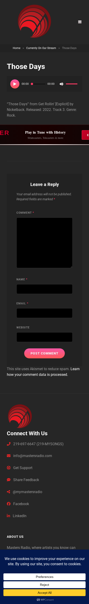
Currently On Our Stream (41, 48)
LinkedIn (19, 516)
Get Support (22, 468)
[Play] (14, 83)
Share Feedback (25, 480)
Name (21, 279)
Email (22, 303)
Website (23, 327)
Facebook (20, 504)
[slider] (72, 84)
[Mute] (61, 83)
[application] (44, 84)
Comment (25, 212)
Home (16, 48)
